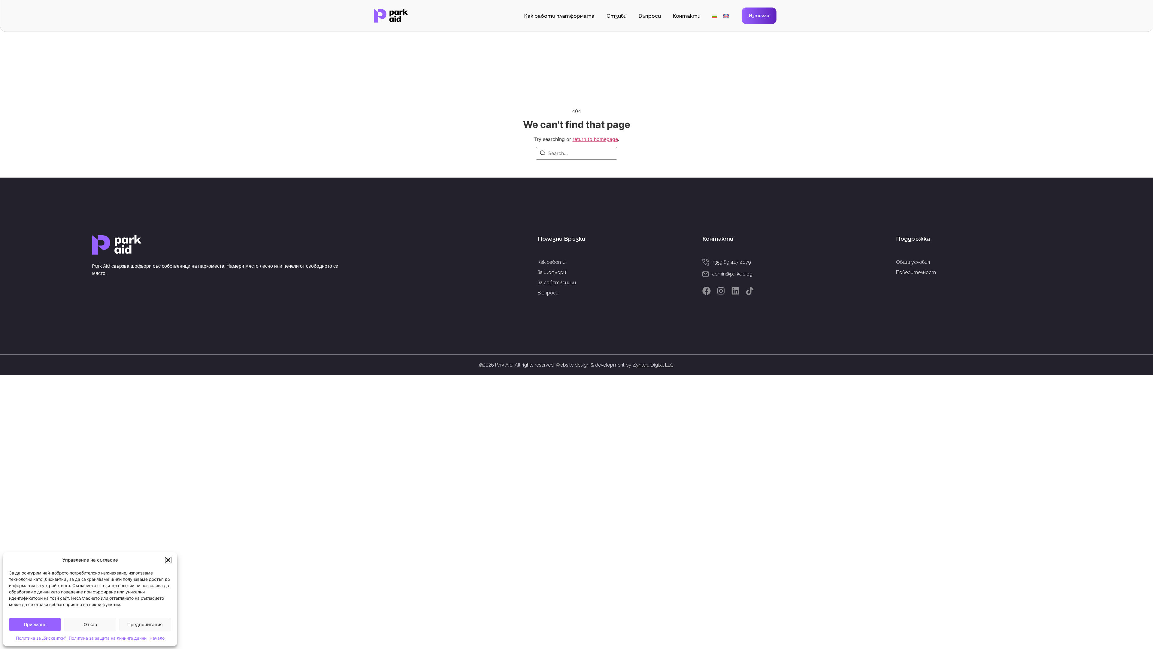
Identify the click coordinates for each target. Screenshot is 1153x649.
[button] (168, 560)
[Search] (542, 154)
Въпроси (650, 16)
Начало (157, 638)
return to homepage (595, 139)
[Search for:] (576, 153)
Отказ (90, 624)
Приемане (35, 624)
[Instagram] (721, 291)
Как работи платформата (559, 16)
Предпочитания (145, 624)
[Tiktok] (750, 291)
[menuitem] (714, 16)
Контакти (687, 16)
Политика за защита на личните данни (108, 638)
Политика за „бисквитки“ (41, 638)
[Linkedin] (735, 291)
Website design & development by (614, 365)
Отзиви (617, 16)
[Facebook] (706, 291)
